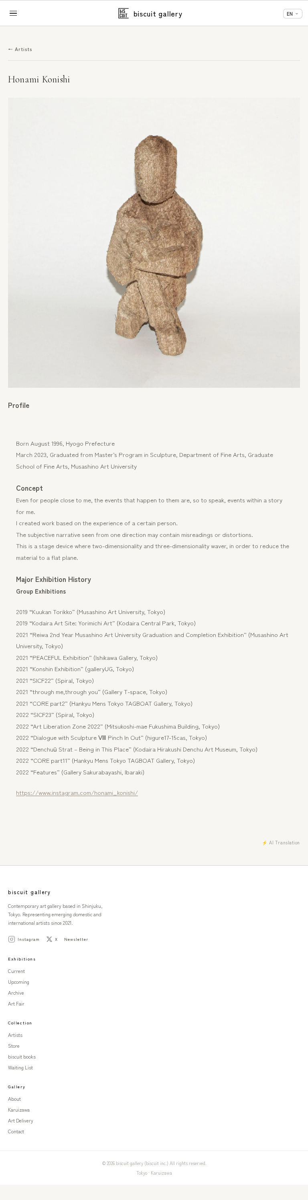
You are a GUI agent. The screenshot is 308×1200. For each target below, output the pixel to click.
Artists (15, 1034)
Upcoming (18, 981)
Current (16, 970)
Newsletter (76, 939)
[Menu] (14, 13)
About (14, 1098)
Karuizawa (19, 1109)
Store (14, 1045)
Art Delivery (20, 1120)
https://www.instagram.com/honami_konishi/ (77, 792)
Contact (16, 1131)
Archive (16, 992)
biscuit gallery (158, 13)
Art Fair (16, 1003)
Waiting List (20, 1067)
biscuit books (22, 1056)
